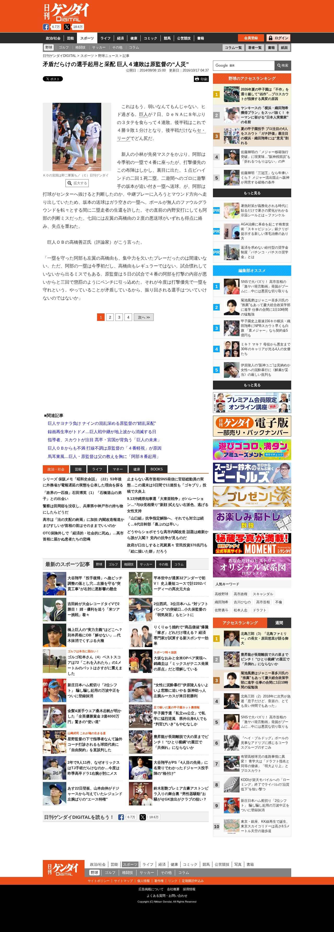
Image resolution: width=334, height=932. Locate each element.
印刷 (204, 79)
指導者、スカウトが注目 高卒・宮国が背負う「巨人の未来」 (105, 440)
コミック (150, 38)
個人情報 (143, 880)
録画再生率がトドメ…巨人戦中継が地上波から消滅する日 (102, 431)
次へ (144, 317)
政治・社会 (55, 469)
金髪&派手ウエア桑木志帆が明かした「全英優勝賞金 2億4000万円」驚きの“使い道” (94, 716)
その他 (163, 564)
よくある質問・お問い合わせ (167, 896)
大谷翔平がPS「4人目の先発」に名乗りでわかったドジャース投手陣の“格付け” (181, 767)
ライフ (105, 38)
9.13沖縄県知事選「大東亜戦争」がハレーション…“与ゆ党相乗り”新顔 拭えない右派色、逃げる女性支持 (167, 505)
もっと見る (252, 193)
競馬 (167, 38)
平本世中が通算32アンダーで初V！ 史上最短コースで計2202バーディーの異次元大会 (180, 583)
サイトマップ (123, 880)
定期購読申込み (193, 880)
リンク (172, 880)
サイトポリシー (99, 880)
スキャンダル (263, 594)
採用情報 (189, 889)
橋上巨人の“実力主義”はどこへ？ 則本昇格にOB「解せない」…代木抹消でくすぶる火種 (95, 635)
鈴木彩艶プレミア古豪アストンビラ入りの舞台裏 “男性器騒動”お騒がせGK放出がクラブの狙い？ (181, 793)
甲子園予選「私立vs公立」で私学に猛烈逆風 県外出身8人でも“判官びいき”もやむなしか (180, 718)
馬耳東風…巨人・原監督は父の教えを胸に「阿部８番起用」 (104, 456)
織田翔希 (221, 602)
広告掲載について (151, 889)
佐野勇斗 (221, 610)
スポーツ (87, 38)
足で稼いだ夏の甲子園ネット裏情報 (177, 707)
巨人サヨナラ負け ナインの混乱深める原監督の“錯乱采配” (102, 423)
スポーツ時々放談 (165, 652)
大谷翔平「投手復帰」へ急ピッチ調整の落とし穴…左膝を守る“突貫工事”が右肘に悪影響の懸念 (95, 583)
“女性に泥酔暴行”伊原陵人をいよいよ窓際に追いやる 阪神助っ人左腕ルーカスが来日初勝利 (181, 690)
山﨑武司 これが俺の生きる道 (87, 733)
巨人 (143, 114)
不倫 (278, 602)
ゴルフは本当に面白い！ (83, 651)
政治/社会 (53, 38)
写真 (238, 864)
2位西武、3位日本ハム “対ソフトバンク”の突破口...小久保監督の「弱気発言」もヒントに (181, 609)
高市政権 (240, 594)
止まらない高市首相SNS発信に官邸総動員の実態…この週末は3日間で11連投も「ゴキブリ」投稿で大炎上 (166, 485)
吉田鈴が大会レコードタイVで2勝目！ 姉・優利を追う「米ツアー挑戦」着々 (94, 609)
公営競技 (184, 38)
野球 (99, 564)
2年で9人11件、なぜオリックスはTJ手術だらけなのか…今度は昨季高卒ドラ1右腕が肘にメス (94, 767)
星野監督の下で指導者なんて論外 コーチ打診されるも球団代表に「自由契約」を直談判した (95, 744)
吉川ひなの (242, 602)
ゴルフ (113, 564)
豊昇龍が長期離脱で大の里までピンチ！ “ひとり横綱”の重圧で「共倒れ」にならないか (181, 742)
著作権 (159, 880)
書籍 (200, 38)
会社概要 (173, 889)
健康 (133, 38)
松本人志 (240, 610)
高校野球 (221, 594)
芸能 (70, 38)
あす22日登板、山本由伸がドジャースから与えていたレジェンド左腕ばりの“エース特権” (95, 793)
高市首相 (263, 602)
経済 (120, 38)
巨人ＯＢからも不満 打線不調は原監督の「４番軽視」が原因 (105, 448)
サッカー (146, 564)
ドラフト (259, 610)
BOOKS (157, 469)
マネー (118, 469)
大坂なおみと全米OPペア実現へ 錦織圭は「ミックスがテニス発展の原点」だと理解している (181, 663)
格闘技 (129, 564)
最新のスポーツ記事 (67, 564)
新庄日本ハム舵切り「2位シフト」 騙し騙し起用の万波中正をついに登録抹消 (94, 690)
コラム (179, 564)
